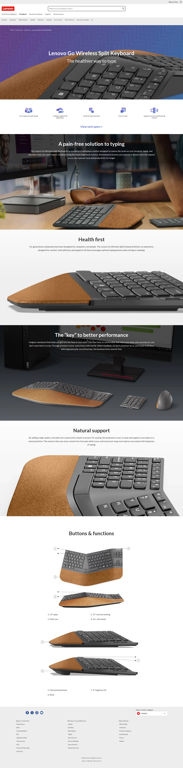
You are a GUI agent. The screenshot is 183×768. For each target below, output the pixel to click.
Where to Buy (123, 724)
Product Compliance (125, 731)
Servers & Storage (73, 741)
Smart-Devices (72, 738)
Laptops (70, 724)
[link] (181, 2)
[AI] (93, 19)
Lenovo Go (27, 30)
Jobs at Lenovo (20, 741)
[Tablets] (36, 19)
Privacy (84, 761)
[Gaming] (52, 19)
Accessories (18, 30)
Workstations (72, 731)
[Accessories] (63, 19)
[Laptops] (8, 19)
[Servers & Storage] (89, 19)
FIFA (17, 744)
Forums (121, 738)
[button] (123, 8)
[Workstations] (28, 19)
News (18, 727)
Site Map (89, 761)
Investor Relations (21, 731)
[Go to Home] (8, 8)
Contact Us (122, 727)
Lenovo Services (72, 744)
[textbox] (152, 713)
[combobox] (84, 8)
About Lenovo (20, 724)
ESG (17, 734)
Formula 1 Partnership (22, 748)
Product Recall (123, 734)
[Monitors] (44, 19)
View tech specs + (91, 126)
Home (12, 30)
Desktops (71, 727)
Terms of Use (97, 761)
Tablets (70, 734)
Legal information (21, 738)
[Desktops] (17, 19)
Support (121, 741)
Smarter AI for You (73, 748)
